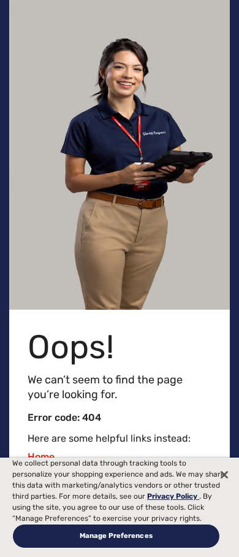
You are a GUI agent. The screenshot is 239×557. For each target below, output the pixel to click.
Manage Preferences (116, 535)
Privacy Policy (173, 496)
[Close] (224, 474)
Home (41, 457)
